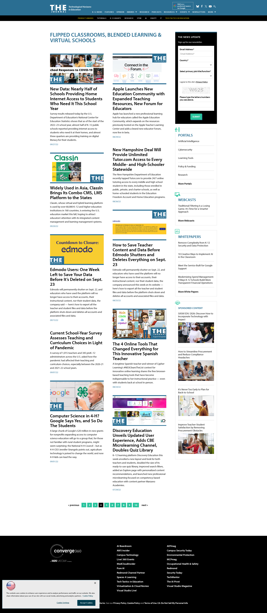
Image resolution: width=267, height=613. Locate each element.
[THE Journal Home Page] (70, 8)
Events (183, 12)
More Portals (185, 183)
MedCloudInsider (126, 563)
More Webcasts (186, 220)
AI (146, 18)
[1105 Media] (66, 576)
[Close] (95, 583)
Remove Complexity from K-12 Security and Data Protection (194, 244)
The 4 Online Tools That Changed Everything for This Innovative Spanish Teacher (135, 351)
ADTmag (171, 546)
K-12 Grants (115, 18)
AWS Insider (123, 550)
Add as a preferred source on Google (184, 6)
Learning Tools (185, 158)
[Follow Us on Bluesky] (197, 6)
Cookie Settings (63, 602)
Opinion (120, 12)
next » (145, 505)
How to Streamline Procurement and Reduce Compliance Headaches (195, 354)
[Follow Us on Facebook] (202, 6)
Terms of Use (150, 603)
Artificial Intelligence (188, 141)
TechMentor (173, 577)
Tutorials (101, 18)
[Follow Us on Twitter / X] (206, 6)
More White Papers (188, 291)
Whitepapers (189, 236)
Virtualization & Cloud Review (133, 586)
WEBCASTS (187, 199)
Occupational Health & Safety (182, 563)
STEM (139, 18)
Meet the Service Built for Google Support (195, 267)
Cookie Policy (133, 603)
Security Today (174, 572)
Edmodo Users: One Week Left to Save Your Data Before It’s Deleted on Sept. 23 (76, 277)
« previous (73, 505)
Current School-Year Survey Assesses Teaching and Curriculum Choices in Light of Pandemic (76, 340)
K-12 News (97, 12)
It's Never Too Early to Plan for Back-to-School (193, 391)
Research (144, 12)
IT (161, 18)
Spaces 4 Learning (126, 577)
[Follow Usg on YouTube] (210, 6)
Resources (169, 12)
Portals (185, 135)
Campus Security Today (179, 550)
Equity (153, 18)
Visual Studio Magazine (179, 586)
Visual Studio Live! (127, 590)
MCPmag (172, 559)
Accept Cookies (86, 603)
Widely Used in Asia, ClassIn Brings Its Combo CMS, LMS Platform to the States (76, 192)
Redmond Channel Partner (131, 572)
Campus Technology (128, 554)
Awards (130, 12)
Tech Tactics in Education (130, 581)
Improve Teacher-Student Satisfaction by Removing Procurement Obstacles (191, 427)
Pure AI (120, 568)
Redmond (172, 568)
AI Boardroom (124, 546)
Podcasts (156, 12)
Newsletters (198, 12)
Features (109, 12)
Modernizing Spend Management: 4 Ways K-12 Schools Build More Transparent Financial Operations (196, 279)
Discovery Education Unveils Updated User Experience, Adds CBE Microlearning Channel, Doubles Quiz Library (135, 440)
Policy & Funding (187, 166)
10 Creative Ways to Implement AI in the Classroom (195, 255)
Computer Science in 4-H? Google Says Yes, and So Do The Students (76, 420)
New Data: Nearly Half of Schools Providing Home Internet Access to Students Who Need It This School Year (76, 98)
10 (135, 505)
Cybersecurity (185, 149)
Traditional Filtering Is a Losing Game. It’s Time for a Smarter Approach (194, 208)
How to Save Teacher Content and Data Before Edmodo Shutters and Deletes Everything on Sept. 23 (139, 254)
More (210, 12)
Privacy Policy (202, 82)
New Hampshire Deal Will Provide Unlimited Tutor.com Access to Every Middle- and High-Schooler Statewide (138, 159)
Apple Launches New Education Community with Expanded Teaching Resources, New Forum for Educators (139, 98)
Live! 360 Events (125, 559)
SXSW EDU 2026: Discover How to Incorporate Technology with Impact (195, 316)
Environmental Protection (180, 554)
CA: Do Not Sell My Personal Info (172, 603)
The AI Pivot (173, 581)
